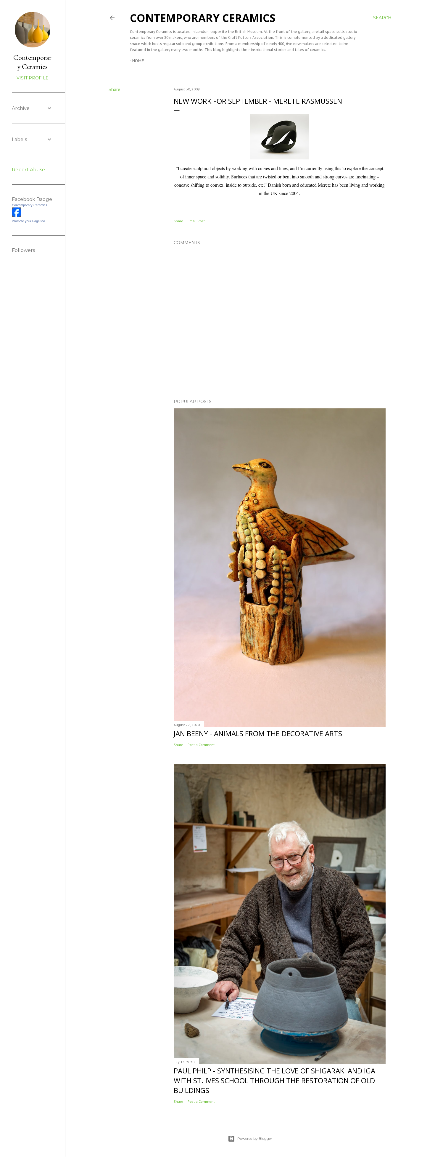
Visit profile (33, 78)
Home (138, 60)
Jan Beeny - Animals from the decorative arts (258, 733)
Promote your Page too (28, 221)
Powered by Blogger (254, 1138)
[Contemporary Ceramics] (16, 215)
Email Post (196, 221)
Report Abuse (28, 169)
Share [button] (114, 89)
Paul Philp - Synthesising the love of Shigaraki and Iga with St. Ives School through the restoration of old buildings (274, 1080)
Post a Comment (201, 744)
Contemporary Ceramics (203, 18)
